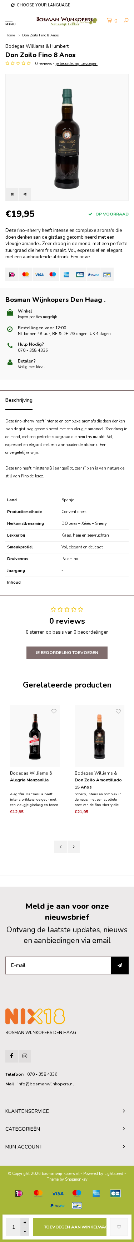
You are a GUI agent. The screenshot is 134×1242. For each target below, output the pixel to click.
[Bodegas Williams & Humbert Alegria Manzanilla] (35, 736)
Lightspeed (113, 1173)
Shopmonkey (76, 1179)
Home (10, 35)
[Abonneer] (120, 965)
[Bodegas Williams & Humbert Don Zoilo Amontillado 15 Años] (100, 736)
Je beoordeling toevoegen (67, 652)
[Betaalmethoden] (12, 274)
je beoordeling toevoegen (77, 63)
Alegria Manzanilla (29, 780)
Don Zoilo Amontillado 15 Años (98, 783)
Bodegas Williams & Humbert (37, 46)
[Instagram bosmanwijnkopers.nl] (25, 1056)
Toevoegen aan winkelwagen (75, 1227)
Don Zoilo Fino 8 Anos (40, 35)
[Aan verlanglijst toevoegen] (119, 1227)
